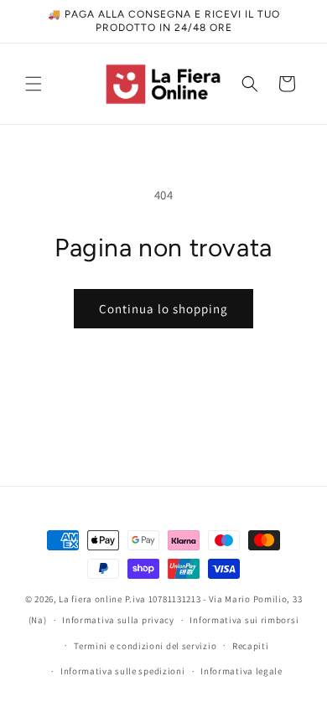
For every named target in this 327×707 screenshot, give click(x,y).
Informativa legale (241, 671)
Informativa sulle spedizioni (122, 671)
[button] (33, 83)
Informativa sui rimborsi (243, 620)
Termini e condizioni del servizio (145, 646)
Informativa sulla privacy (118, 620)
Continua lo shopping (163, 309)
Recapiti (250, 646)
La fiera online (90, 599)
